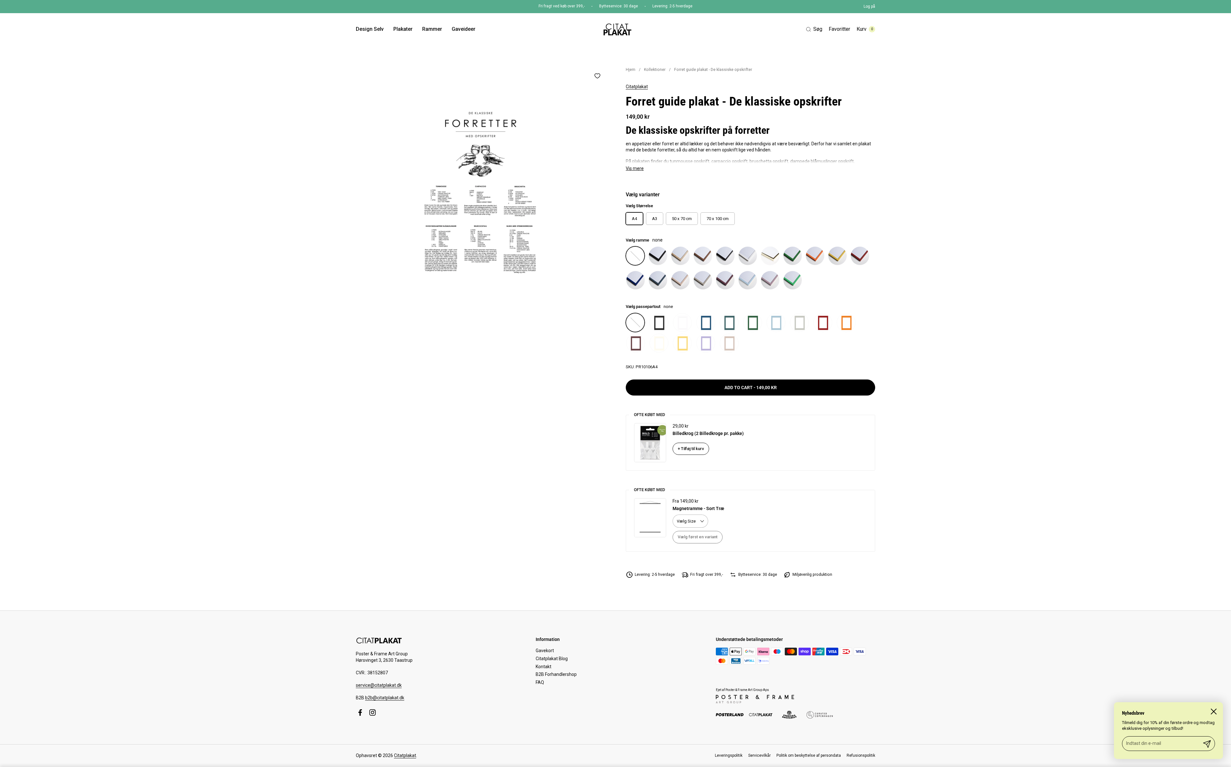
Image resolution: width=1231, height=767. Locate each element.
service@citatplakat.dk (379, 685)
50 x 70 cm (682, 218)
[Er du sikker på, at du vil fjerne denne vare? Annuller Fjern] (480, 192)
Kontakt (543, 666)
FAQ (540, 682)
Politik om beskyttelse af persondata (808, 755)
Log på (869, 6)
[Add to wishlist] (597, 75)
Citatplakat (637, 86)
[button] (814, 29)
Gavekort (545, 650)
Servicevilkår (759, 755)
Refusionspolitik (861, 755)
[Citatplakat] (616, 29)
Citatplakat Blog (552, 658)
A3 (654, 218)
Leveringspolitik (728, 755)
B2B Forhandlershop (556, 674)
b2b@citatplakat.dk (384, 697)
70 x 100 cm (718, 218)
